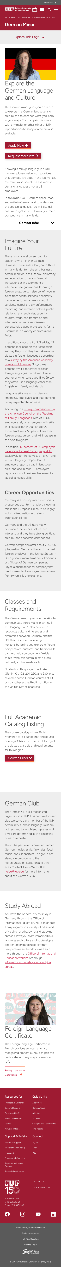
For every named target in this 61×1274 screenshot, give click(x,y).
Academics (12, 17)
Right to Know (30, 1245)
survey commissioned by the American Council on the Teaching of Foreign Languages (30, 413)
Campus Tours (38, 1108)
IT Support (9, 1153)
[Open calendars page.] (34, 9)
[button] (56, 9)
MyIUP (35, 1142)
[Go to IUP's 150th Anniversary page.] (12, 1186)
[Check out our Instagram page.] (22, 1214)
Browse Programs (38, 17)
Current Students (12, 1108)
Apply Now (16, 145)
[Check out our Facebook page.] (7, 1214)
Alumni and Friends (13, 1118)
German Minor (18, 758)
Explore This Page (26, 37)
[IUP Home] (18, 9)
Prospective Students (14, 1103)
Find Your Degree (24, 17)
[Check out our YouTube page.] (38, 1214)
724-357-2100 (18, 1205)
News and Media (12, 1129)
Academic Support (13, 1142)
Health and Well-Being (15, 1148)
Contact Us (39, 1181)
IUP (6, 17)
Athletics (36, 1113)
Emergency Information (15, 1158)
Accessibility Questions (15, 1171)
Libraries (36, 1118)
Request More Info (21, 156)
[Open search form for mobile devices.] (49, 9)
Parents (8, 1123)
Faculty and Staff (12, 1113)
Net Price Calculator (30, 1239)
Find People (37, 1129)
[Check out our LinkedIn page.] (53, 1214)
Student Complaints (30, 1233)
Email (34, 1148)
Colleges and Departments (44, 1123)
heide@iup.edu (14, 871)
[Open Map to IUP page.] (42, 9)
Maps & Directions (42, 1187)
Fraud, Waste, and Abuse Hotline (30, 1227)
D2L (34, 1153)
